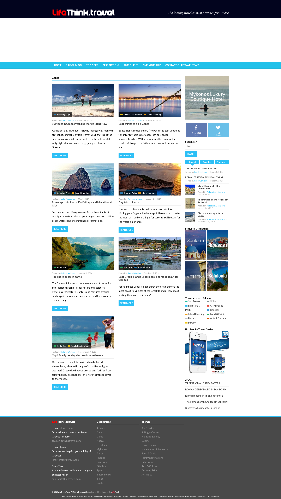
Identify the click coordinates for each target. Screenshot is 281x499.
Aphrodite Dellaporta (216, 192)
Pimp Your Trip (152, 65)
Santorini (102, 461)
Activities (61, 267)
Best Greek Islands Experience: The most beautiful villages (148, 278)
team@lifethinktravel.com (66, 440)
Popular (207, 162)
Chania (100, 432)
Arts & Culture (218, 318)
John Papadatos (68, 199)
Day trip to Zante (129, 202)
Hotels (192, 318)
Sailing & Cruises (151, 432)
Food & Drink (217, 314)
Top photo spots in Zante (67, 276)
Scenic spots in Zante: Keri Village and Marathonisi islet (82, 204)
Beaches (214, 309)
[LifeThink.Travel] (84, 15)
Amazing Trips (63, 114)
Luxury (192, 322)
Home (57, 65)
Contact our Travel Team (182, 65)
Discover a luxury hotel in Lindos (202, 407)
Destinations (111, 65)
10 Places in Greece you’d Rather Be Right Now (79, 123)
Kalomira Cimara (135, 120)
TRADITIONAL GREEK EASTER (201, 168)
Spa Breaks (194, 301)
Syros (100, 470)
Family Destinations (133, 114)
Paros (100, 453)
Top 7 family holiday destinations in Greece (77, 355)
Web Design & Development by (103, 492)
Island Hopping (154, 114)
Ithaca (100, 440)
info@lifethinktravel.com (65, 459)
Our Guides (131, 65)
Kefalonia (102, 445)
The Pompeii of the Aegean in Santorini (206, 401)
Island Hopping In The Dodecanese (209, 187)
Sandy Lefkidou (67, 120)
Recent (192, 162)
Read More (59, 155)
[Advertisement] (140, 39)
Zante (100, 483)
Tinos (100, 478)
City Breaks (216, 305)
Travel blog (74, 65)
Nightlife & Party (151, 436)
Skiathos (101, 466)
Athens (101, 428)
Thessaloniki (104, 474)
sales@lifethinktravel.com (66, 478)
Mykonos (102, 449)
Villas (213, 301)
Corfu (100, 436)
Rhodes (101, 457)
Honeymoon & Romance (155, 449)
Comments (221, 162)
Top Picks (92, 65)
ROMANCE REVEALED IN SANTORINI (204, 177)
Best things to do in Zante (134, 123)
